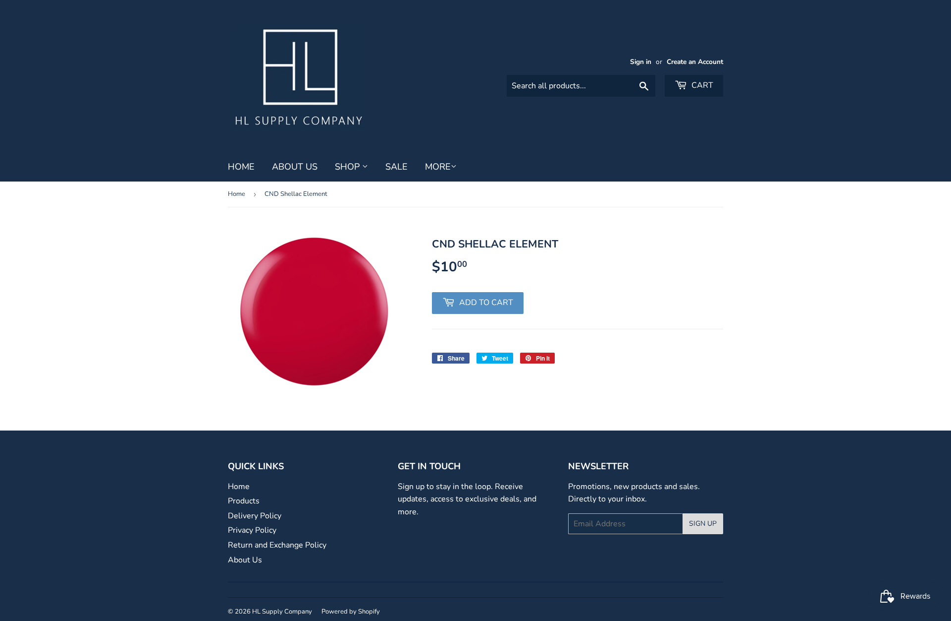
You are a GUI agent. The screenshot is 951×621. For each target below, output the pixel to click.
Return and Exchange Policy (277, 545)
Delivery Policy (254, 515)
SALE (396, 167)
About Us (294, 167)
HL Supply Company (282, 611)
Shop (348, 167)
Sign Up (703, 523)
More (438, 167)
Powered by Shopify (350, 611)
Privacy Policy (252, 530)
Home (241, 167)
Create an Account (695, 61)
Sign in (640, 61)
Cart (701, 85)
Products (244, 501)
